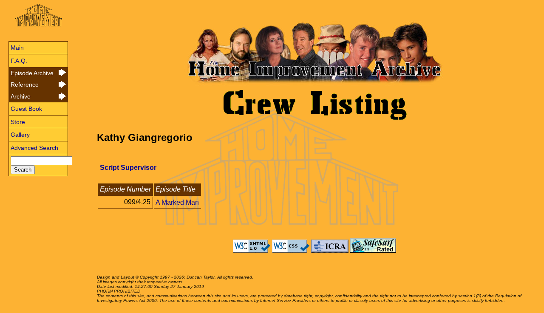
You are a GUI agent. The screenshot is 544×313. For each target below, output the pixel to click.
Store (18, 121)
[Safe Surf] (373, 250)
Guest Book (26, 108)
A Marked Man (177, 202)
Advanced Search (34, 147)
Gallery (20, 134)
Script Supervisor (128, 167)
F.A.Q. (19, 60)
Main (17, 47)
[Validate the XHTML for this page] (251, 250)
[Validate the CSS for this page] (290, 250)
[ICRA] (329, 250)
